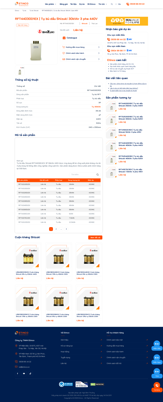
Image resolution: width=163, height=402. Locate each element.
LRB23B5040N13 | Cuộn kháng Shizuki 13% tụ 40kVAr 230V (57, 273)
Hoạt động (65, 351)
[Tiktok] (30, 373)
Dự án (82, 4)
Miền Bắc (157, 348)
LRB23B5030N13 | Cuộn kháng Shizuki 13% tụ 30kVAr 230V (27, 315)
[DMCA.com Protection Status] (97, 384)
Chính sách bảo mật (115, 340)
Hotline (157, 390)
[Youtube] (24, 373)
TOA (157, 376)
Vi (116, 4)
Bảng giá (64, 4)
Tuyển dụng (65, 357)
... (61, 229)
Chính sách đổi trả (114, 363)
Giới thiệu (64, 340)
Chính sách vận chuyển (116, 357)
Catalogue (72, 37)
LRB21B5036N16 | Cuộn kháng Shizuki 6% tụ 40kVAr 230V (57, 315)
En (120, 4)
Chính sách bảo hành (115, 351)
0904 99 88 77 (118, 50)
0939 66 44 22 (137, 4)
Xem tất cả (95, 237)
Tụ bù (24, 10)
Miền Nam (157, 362)
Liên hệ (63, 363)
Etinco (17, 10)
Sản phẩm (49, 4)
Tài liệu (73, 4)
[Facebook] (17, 373)
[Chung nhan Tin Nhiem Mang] (82, 384)
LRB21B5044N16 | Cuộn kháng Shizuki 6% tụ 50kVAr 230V (88, 273)
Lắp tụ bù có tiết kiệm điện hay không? (124, 88)
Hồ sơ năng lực (67, 346)
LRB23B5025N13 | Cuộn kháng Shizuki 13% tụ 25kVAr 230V (88, 315)
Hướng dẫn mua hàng (115, 346)
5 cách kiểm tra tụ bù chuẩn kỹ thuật (123, 91)
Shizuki (84, 24)
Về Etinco (91, 4)
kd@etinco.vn (24, 367)
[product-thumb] (28, 256)
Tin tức (102, 4)
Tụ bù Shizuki (34, 10)
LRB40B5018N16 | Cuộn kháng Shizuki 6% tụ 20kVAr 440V (27, 273)
